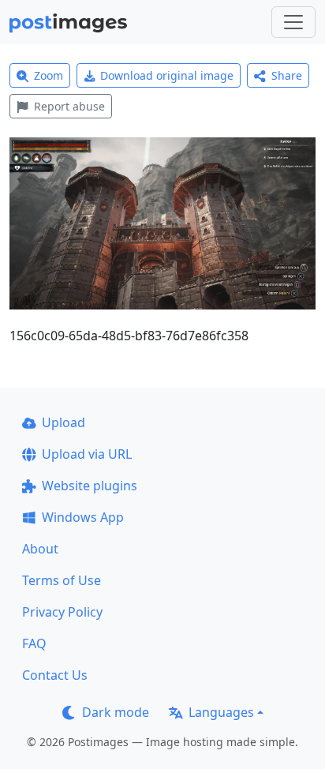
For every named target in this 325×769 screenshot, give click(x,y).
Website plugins (89, 485)
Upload (63, 422)
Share (286, 75)
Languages (221, 712)
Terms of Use (61, 580)
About (40, 548)
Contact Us (55, 675)
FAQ (34, 643)
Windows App (83, 517)
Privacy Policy (62, 612)
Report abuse (69, 106)
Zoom (48, 75)
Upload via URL (87, 454)
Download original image (166, 75)
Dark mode (115, 712)
